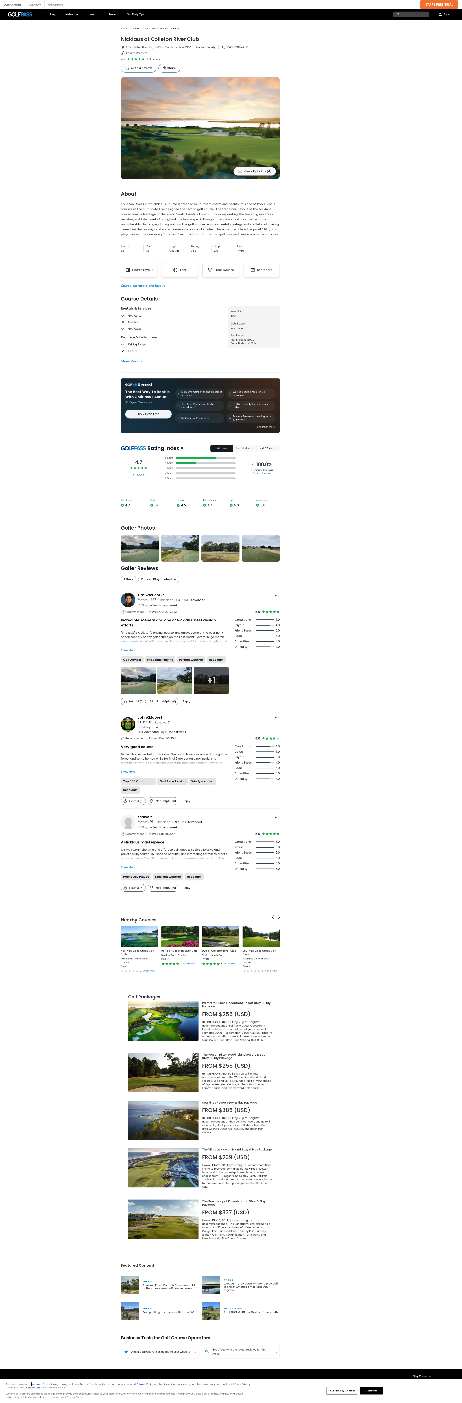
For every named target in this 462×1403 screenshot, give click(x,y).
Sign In (448, 14)
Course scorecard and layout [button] (143, 286)
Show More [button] (129, 361)
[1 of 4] (200, 128)
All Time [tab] (222, 448)
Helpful (136, 701)
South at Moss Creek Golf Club (259, 952)
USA (145, 28)
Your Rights (33, 1387)
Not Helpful (166, 701)
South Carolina (159, 28)
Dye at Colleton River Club (219, 951)
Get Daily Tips (135, 14)
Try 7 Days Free (148, 414)
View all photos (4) (258, 171)
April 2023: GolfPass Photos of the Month (251, 1312)
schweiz (145, 816)
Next (279, 917)
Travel (113, 14)
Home (124, 28)
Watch (94, 14)
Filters (128, 579)
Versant (37, 1384)
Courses (135, 28)
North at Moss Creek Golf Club (137, 952)
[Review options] (277, 595)
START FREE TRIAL (439, 4)
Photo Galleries (233, 1308)
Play (52, 14)
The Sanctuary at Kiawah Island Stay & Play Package (233, 1203)
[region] (231, 1391)
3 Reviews (153, 59)
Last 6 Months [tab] (245, 448)
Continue (371, 1390)
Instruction (72, 14)
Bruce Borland (239, 343)
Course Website (136, 53)
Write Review (149, 971)
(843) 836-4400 (237, 47)
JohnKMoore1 (150, 717)
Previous (273, 917)
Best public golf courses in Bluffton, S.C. (169, 1312)
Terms (84, 1384)
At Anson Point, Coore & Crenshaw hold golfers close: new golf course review (169, 1286)
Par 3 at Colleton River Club (179, 951)
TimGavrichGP (151, 594)
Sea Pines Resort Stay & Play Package (229, 1103)
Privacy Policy (145, 1384)
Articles (147, 1281)
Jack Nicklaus (238, 339)
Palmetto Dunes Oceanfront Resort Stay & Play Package (236, 1005)
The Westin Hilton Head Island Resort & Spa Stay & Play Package (233, 1056)
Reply (186, 701)
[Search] (398, 14)
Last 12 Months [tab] (268, 448)
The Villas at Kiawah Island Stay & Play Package (237, 1149)
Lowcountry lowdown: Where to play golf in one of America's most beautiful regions (251, 1287)
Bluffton (175, 28)
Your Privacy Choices (341, 1390)
